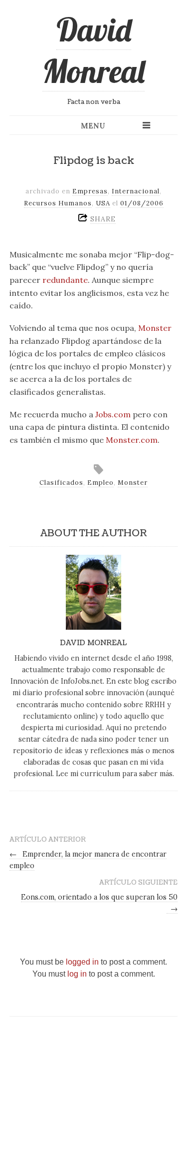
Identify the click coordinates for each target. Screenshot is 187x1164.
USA (103, 203)
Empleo (100, 482)
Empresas (90, 191)
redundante (65, 280)
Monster (155, 328)
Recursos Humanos (58, 203)
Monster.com (132, 440)
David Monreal (93, 50)
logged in (82, 962)
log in (77, 974)
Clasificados (61, 482)
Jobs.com (113, 414)
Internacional (136, 191)
